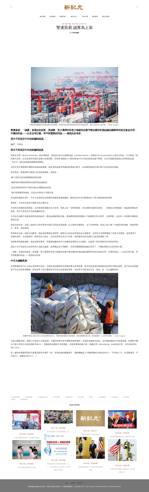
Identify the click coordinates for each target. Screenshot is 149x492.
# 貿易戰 (81, 397)
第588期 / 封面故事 (26, 434)
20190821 (34, 457)
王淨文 (115, 426)
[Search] (137, 6)
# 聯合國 (126, 397)
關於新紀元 (80, 483)
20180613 (130, 426)
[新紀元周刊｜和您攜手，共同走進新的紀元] (74, 7)
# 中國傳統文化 (42, 397)
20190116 (66, 421)
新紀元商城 (105, 16)
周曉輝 (83, 424)
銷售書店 (95, 16)
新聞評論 (62, 16)
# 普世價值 (56, 397)
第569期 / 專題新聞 (90, 463)
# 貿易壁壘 (28, 397)
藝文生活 (74, 16)
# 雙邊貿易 (24, 399)
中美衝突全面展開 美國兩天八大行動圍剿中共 (122, 470)
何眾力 (83, 457)
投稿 (67, 483)
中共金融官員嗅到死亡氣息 (26, 467)
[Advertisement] (74, 50)
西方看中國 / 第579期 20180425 (74, 24)
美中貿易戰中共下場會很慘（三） (58, 432)
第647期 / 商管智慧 (26, 464)
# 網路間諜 (69, 397)
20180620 (98, 424)
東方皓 (115, 459)
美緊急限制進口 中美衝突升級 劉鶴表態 (90, 468)
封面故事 (52, 16)
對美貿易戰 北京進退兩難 (90, 434)
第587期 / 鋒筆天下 (90, 431)
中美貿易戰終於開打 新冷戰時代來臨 (26, 438)
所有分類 (85, 16)
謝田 (50, 421)
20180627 (34, 427)
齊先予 (19, 427)
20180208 (98, 457)
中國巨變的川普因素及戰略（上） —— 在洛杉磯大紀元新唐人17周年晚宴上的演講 (58, 467)
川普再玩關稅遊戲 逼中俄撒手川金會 (122, 436)
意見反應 (72, 483)
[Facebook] (11, 6)
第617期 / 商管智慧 (58, 428)
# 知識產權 (101, 397)
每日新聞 (42, 16)
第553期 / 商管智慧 (58, 460)
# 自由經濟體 (15, 397)
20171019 (66, 453)
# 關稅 (91, 397)
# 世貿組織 (114, 397)
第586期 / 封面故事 (122, 433)
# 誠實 (13, 399)
